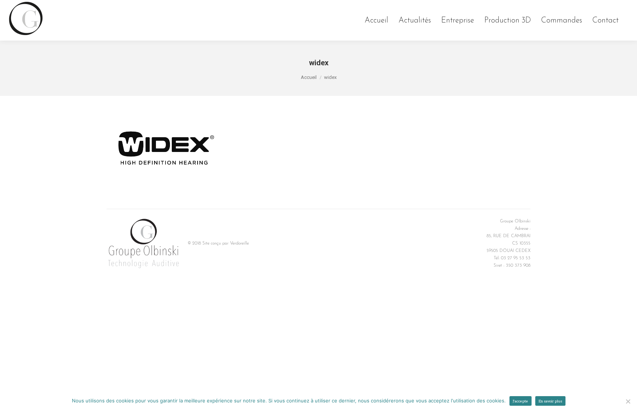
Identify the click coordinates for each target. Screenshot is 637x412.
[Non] (627, 401)
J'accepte (520, 401)
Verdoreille (239, 243)
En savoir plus (550, 401)
